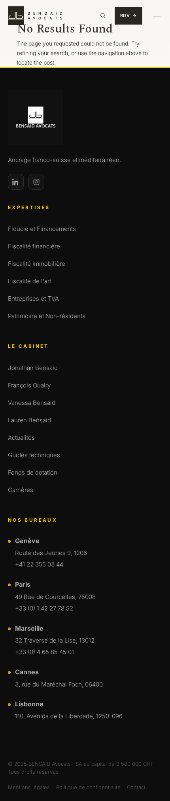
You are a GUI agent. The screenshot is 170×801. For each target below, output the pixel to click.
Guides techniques (34, 455)
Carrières (20, 490)
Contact (136, 787)
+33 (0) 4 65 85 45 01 (44, 652)
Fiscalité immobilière (36, 263)
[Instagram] (36, 182)
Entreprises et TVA (33, 298)
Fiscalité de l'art (29, 281)
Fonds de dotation (32, 472)
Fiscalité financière (34, 246)
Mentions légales (29, 787)
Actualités (21, 437)
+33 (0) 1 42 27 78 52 (44, 608)
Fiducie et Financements (42, 229)
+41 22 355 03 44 (39, 564)
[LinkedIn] (16, 182)
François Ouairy (29, 385)
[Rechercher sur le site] (102, 15)
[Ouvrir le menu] (155, 15)
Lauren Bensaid (29, 420)
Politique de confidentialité (88, 787)
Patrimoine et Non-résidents (46, 316)
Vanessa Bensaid (31, 402)
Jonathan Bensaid (33, 368)
